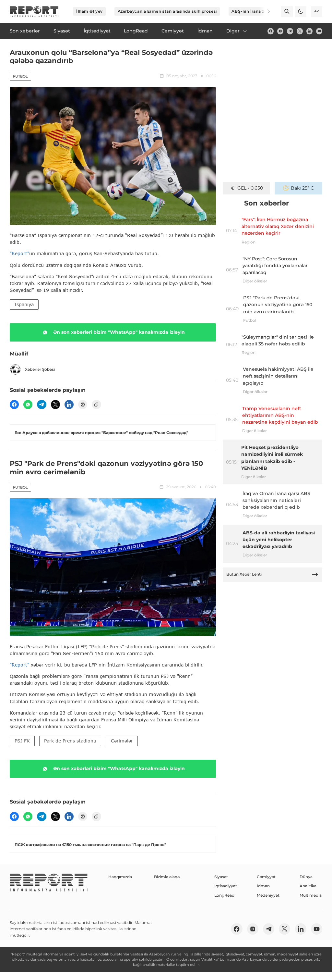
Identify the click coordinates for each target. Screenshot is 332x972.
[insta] (280, 31)
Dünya (306, 876)
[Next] (264, 11)
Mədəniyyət (268, 895)
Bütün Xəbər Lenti (244, 574)
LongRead (224, 895)
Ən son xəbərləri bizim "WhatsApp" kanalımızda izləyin (119, 332)
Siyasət (221, 876)
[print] (82, 404)
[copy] (96, 404)
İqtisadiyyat (225, 885)
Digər (233, 31)
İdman (263, 885)
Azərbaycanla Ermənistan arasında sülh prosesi (167, 11)
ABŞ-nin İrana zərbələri (255, 11)
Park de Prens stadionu (70, 740)
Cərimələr (122, 740)
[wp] (27, 404)
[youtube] (319, 31)
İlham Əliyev (89, 11)
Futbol (20, 76)
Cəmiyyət (266, 876)
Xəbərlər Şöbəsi (40, 369)
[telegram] (290, 31)
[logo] (34, 11)
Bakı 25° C (302, 188)
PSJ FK (22, 740)
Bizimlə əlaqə (167, 876)
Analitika (308, 885)
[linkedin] (309, 31)
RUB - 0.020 (250, 188)
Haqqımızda (120, 876)
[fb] (270, 31)
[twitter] (300, 31)
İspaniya (24, 304)
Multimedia (311, 895)
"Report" (19, 253)
